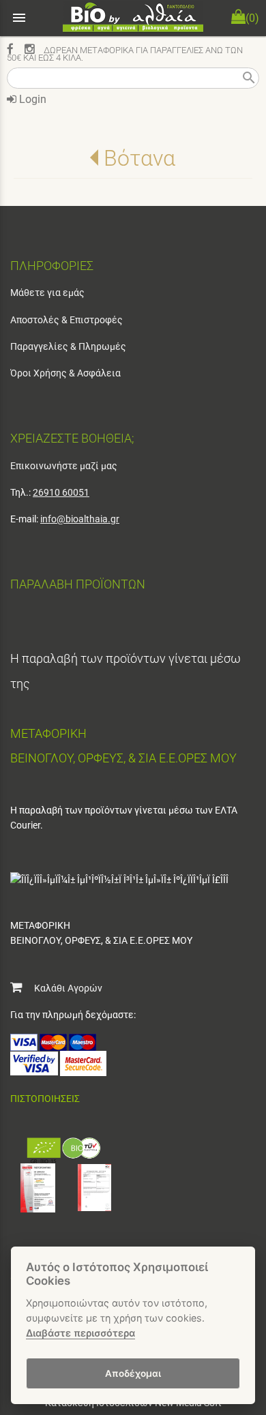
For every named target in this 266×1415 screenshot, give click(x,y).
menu (19, 18)
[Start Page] (133, 18)
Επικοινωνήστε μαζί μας (63, 465)
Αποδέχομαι (133, 1373)
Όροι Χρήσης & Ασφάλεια (65, 373)
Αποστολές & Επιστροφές (66, 319)
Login (31, 99)
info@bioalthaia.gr (79, 518)
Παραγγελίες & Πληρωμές (68, 346)
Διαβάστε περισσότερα (80, 1333)
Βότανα (139, 158)
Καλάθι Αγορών (62, 988)
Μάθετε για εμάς (47, 292)
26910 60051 (61, 492)
